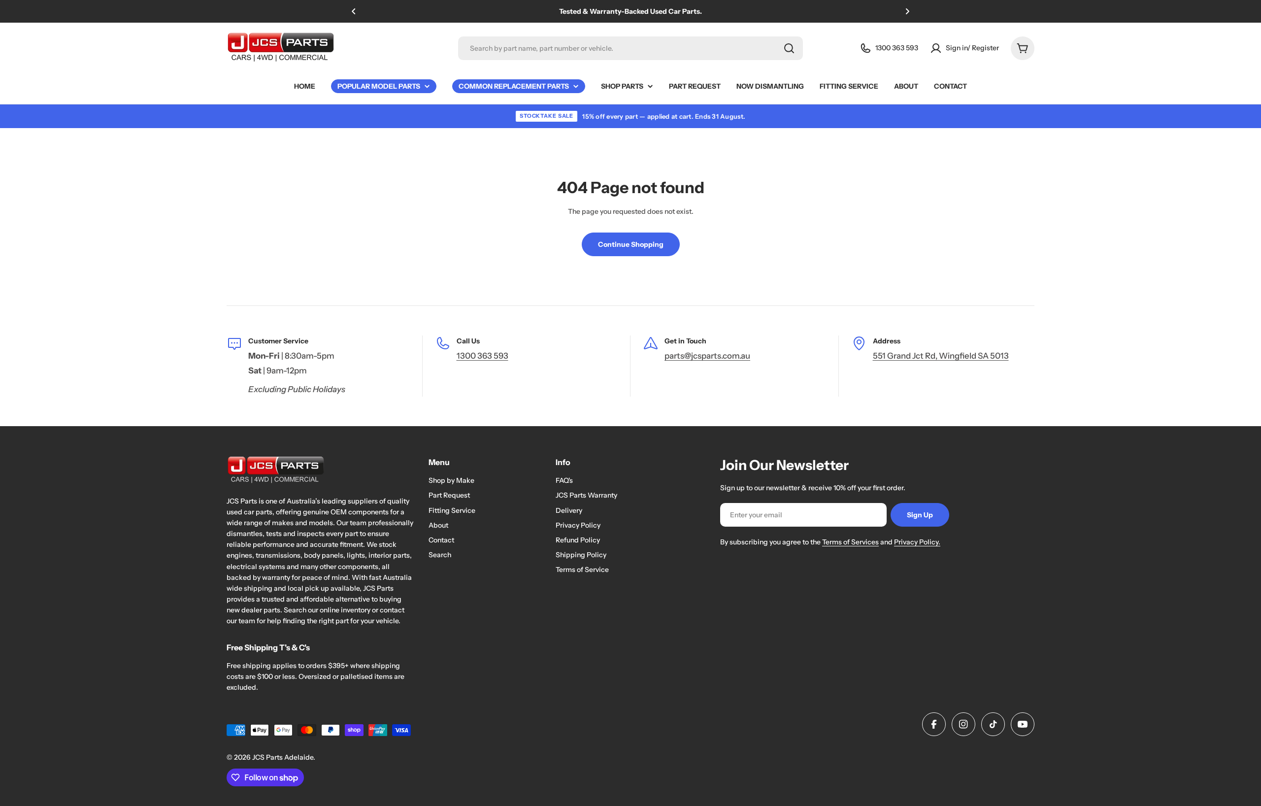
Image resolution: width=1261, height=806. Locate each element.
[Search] (789, 48)
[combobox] (630, 48)
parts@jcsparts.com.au (707, 356)
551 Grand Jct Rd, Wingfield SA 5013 (941, 356)
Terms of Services (850, 541)
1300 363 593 (482, 356)
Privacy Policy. (917, 541)
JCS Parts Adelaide (282, 757)
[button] (354, 11)
